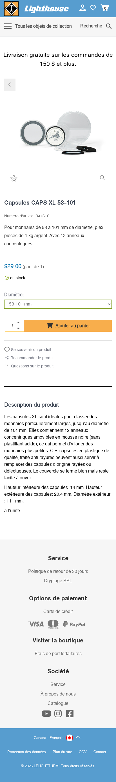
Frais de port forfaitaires (58, 653)
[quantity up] (18, 322)
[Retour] (9, 85)
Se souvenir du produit (30, 350)
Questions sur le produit (32, 366)
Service (58, 684)
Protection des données (26, 752)
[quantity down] (18, 328)
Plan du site (62, 752)
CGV (83, 752)
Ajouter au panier (72, 326)
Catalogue (58, 703)
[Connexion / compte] (83, 7)
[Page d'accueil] (36, 8)
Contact (99, 752)
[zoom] (102, 178)
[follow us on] (47, 715)
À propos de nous (58, 694)
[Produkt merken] (13, 178)
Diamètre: (14, 295)
